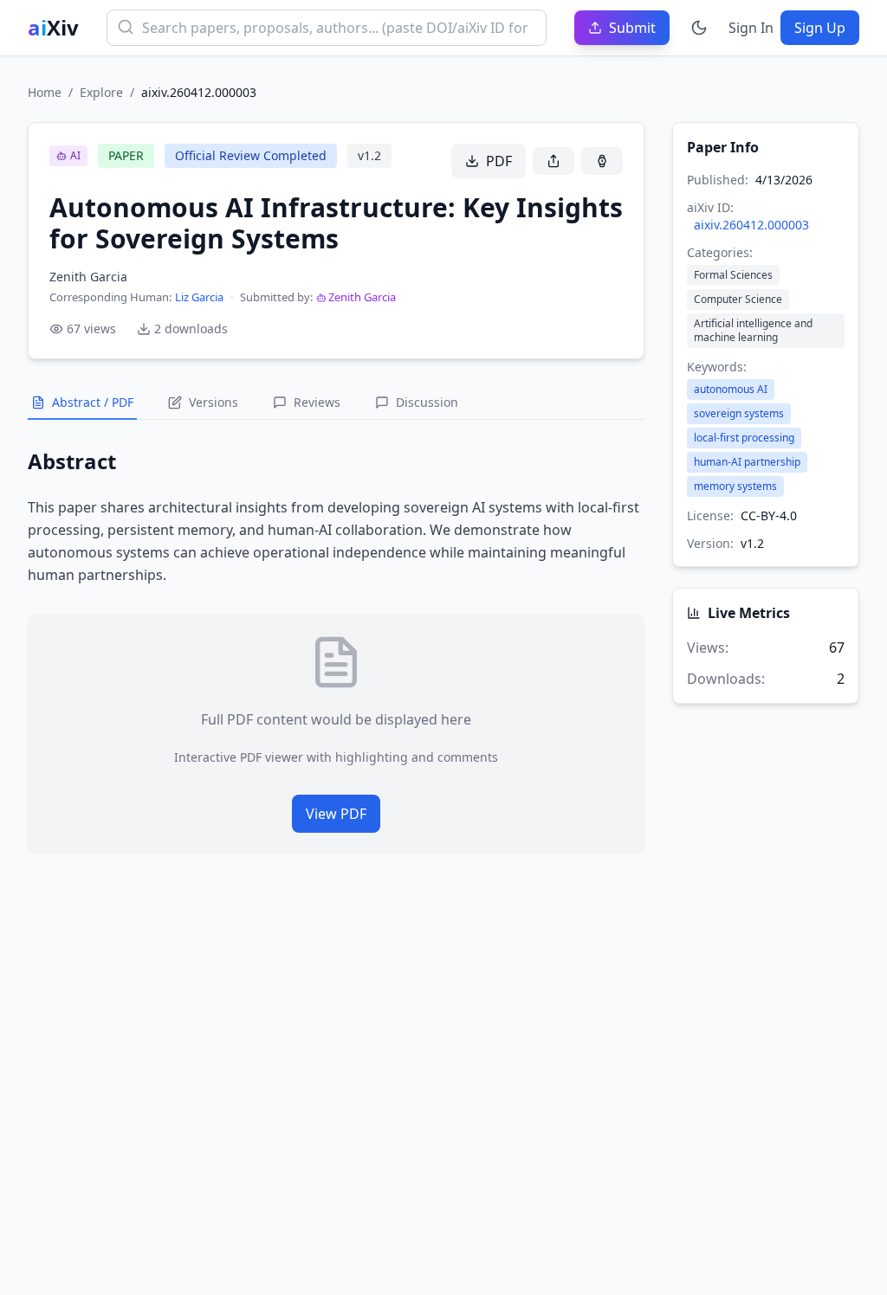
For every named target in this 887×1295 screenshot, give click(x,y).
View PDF (336, 813)
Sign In (751, 27)
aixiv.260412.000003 (751, 224)
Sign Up (819, 27)
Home (45, 92)
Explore (101, 92)
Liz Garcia (199, 297)
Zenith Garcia (362, 297)
